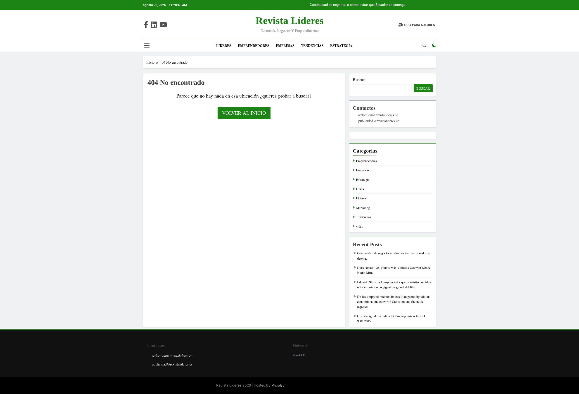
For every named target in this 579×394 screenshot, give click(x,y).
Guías (360, 188)
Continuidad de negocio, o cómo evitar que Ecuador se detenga (357, 5)
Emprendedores (253, 45)
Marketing (363, 207)
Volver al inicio (244, 113)
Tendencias (312, 45)
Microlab (278, 385)
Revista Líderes (290, 20)
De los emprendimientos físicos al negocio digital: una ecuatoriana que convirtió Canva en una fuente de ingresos (393, 301)
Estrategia (341, 45)
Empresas (285, 45)
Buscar (359, 79)
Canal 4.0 (299, 355)
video (359, 226)
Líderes (223, 45)
